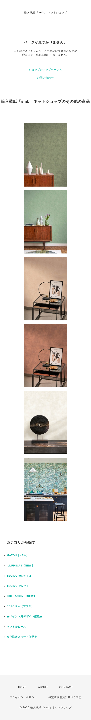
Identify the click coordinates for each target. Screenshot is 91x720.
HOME (22, 687)
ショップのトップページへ (45, 69)
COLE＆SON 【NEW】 (21, 596)
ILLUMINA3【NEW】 (20, 565)
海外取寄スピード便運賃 (22, 636)
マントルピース (16, 626)
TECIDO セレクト (18, 585)
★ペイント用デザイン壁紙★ (25, 616)
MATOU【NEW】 (18, 555)
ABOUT (43, 687)
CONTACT (66, 687)
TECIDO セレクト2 (19, 575)
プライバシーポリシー (23, 697)
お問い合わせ (45, 77)
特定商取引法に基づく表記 (64, 697)
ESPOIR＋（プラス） (20, 606)
